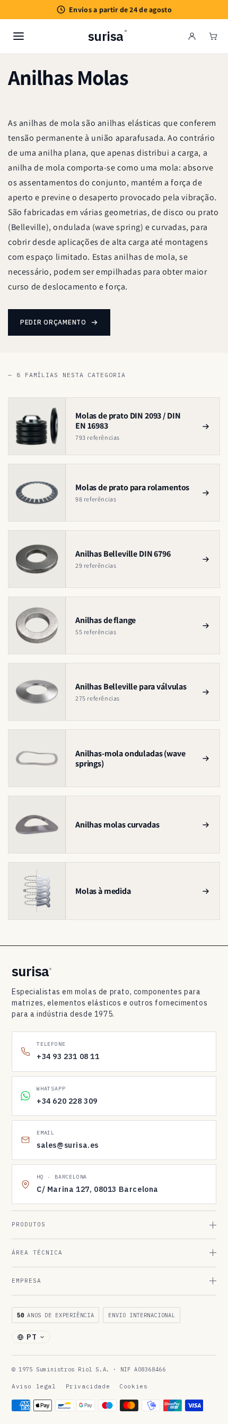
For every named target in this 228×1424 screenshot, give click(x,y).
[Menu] (18, 36)
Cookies (133, 1386)
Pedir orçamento (53, 322)
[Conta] (192, 36)
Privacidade (88, 1386)
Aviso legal (34, 1386)
